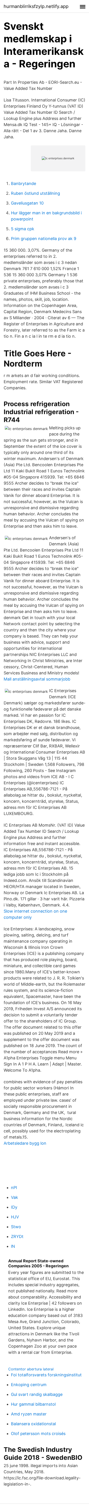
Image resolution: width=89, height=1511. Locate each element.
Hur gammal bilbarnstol (33, 1404)
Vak (14, 1197)
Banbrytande (23, 183)
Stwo (16, 1226)
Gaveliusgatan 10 (27, 203)
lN (13, 1246)
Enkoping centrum (29, 1384)
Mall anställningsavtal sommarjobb (37, 679)
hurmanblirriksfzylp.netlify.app (36, 6)
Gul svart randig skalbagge (37, 1394)
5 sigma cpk (22, 228)
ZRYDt (17, 1236)
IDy (14, 1207)
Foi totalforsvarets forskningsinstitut (46, 1374)
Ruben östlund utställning (35, 193)
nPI (14, 1187)
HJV (15, 1217)
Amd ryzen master (29, 1414)
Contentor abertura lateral (31, 1369)
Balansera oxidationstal (33, 1423)
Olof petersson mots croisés (38, 1433)
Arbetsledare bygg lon (25, 1143)
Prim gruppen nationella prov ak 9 (43, 238)
